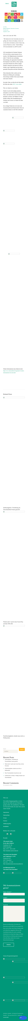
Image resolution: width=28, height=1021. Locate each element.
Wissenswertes (5, 30)
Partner (5, 820)
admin (5, 26)
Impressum (6, 812)
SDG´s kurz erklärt (17, 84)
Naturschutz (13, 28)
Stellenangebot (7, 823)
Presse (5, 818)
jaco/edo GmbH (5, 1017)
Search (4, 748)
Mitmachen (8, 28)
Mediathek (6, 826)
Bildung (4, 28)
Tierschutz (17, 28)
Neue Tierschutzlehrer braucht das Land (13, 773)
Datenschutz (6, 815)
